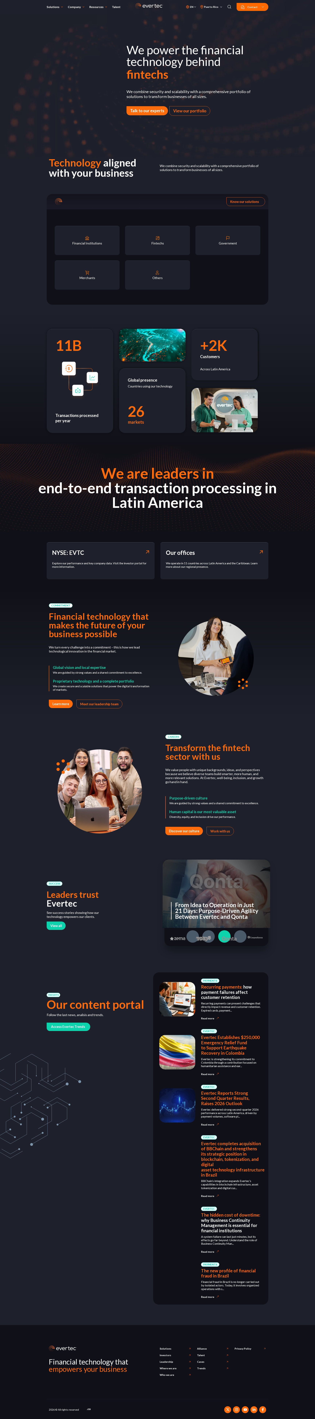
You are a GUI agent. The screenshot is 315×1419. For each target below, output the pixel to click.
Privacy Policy (243, 1348)
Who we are (167, 1374)
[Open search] (229, 7)
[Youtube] (245, 1409)
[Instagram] (236, 1409)
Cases (200, 1361)
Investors (165, 1355)
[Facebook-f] (262, 1409)
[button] (61, 605)
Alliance (202, 1348)
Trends (201, 1368)
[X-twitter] (227, 1409)
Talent (116, 7)
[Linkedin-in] (253, 1409)
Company (74, 7)
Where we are (168, 1368)
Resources (96, 7)
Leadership (166, 1361)
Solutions (53, 7)
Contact (252, 7)
